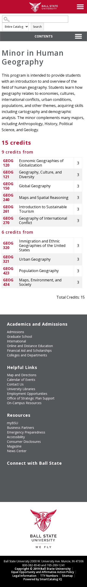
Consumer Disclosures (24, 441)
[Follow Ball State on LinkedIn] (10, 483)
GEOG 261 (8, 209)
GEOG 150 (8, 186)
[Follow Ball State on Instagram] (42, 472)
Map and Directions (21, 375)
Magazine (14, 446)
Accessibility (16, 437)
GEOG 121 (8, 174)
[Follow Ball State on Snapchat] (21, 483)
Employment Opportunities (27, 393)
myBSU (12, 423)
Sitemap (67, 576)
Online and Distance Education (30, 346)
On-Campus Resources (24, 403)
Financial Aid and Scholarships (29, 350)
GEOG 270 (8, 220)
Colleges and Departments (27, 355)
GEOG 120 (8, 163)
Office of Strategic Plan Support (31, 398)
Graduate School (19, 336)
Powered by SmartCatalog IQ (42, 579)
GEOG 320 (8, 245)
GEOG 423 (8, 271)
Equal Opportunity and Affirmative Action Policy (42, 572)
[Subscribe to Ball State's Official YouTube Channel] (31, 472)
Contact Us (15, 384)
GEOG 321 (8, 259)
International (16, 341)
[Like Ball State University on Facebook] (10, 472)
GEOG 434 (8, 282)
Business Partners (20, 427)
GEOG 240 (8, 197)
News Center (16, 451)
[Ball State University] (43, 530)
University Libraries (21, 389)
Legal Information (24, 576)
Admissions (15, 332)
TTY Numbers (49, 576)
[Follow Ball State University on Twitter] (21, 472)
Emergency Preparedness (26, 432)
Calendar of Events (21, 379)
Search (37, 27)
